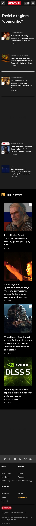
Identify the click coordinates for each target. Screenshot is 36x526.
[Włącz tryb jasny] (27, 3)
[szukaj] (3, 3)
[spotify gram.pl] (20, 459)
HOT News (6, 493)
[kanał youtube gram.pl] (15, 459)
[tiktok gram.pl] (5, 459)
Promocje (5, 501)
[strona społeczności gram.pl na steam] (25, 459)
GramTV (5, 497)
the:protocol (22, 497)
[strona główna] (14, 3)
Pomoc (20, 473)
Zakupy (20, 493)
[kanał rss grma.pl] (30, 459)
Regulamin (5, 477)
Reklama (21, 477)
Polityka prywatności (9, 481)
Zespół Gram (6, 473)
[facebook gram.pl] (10, 459)
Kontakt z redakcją (25, 481)
